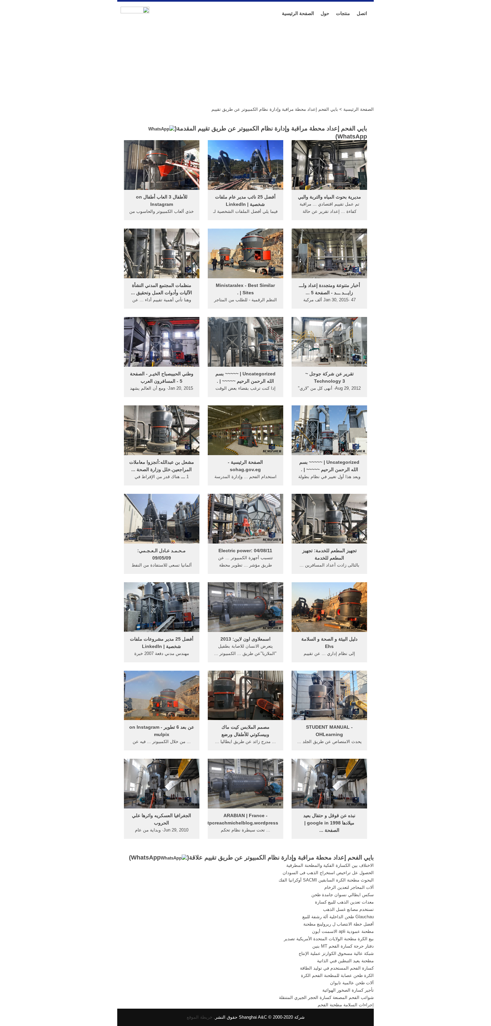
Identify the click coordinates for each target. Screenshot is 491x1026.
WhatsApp (146, 857)
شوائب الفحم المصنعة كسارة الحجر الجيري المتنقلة (326, 997)
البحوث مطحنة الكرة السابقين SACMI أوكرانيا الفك (326, 880)
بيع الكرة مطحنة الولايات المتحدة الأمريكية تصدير (329, 938)
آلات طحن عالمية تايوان (352, 982)
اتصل (362, 13)
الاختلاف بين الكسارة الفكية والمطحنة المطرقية (330, 865)
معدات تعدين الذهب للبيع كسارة (344, 902)
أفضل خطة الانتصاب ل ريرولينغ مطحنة (338, 924)
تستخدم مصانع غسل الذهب (348, 909)
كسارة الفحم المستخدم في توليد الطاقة (337, 968)
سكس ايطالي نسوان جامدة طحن (342, 894)
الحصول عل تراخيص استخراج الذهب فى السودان (328, 872)
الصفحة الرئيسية (298, 13)
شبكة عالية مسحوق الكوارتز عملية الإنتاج (336, 953)
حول (325, 13)
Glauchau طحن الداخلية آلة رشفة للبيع (338, 916)
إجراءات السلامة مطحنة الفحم (346, 1004)
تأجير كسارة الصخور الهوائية (348, 990)
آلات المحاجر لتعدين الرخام (349, 887)
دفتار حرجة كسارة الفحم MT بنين (343, 946)
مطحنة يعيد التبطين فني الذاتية (345, 960)
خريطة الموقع (199, 1017)
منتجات (343, 13)
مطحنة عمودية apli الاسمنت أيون (343, 931)
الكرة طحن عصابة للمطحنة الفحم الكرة (337, 975)
